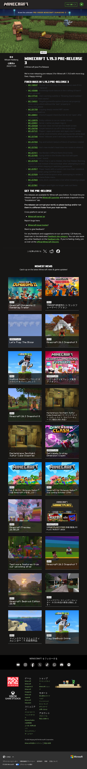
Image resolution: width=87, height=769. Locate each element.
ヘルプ (41, 698)
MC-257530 (33, 161)
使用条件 (39, 761)
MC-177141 (33, 96)
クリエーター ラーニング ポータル (30, 714)
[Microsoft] (77, 756)
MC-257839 (33, 174)
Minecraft (28, 681)
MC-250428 (33, 125)
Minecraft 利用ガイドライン (33, 743)
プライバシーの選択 (26, 764)
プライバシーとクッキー (10, 761)
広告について (53, 761)
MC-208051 (33, 115)
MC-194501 (33, 101)
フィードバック (44, 701)
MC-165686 (33, 90)
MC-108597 (33, 85)
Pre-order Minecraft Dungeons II (49, 12)
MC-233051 (33, 123)
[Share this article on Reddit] (52, 251)
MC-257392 (33, 147)
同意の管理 (47, 743)
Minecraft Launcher (50, 197)
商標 (46, 761)
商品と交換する (44, 719)
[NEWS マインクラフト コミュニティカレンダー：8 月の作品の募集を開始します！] (62, 582)
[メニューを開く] (82, 4)
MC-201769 (33, 109)
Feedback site (53, 239)
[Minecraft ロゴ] (16, 4)
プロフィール (43, 716)
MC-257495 (33, 155)
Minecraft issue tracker (38, 225)
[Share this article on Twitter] (45, 251)
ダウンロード (43, 707)
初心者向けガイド (44, 696)
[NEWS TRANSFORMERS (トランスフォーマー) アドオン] (62, 286)
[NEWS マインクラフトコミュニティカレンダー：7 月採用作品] (25, 620)
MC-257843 (33, 180)
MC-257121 (33, 131)
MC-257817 (33, 169)
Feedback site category (58, 236)
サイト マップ (43, 704)
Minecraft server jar (36, 216)
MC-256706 (33, 128)
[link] (18, 664)
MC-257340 (33, 136)
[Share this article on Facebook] (58, 251)
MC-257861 (33, 185)
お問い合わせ (43, 709)
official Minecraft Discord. (48, 242)
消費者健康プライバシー (27, 761)
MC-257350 (33, 142)
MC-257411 (33, 153)
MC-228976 (33, 120)
